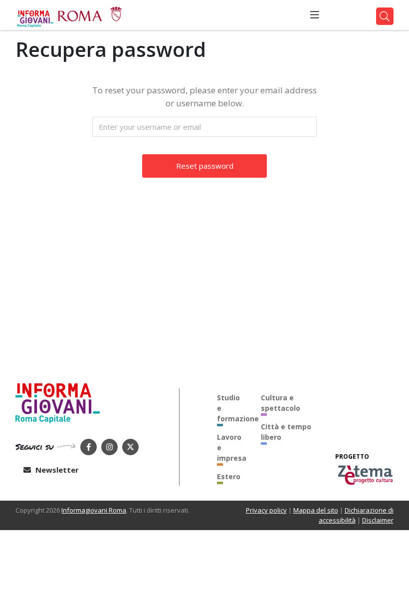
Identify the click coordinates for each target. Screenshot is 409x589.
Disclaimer (378, 520)
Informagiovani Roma (93, 510)
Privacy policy (266, 510)
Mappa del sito (315, 510)
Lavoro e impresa (231, 447)
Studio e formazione (231, 408)
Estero (228, 476)
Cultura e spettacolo (280, 403)
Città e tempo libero (286, 432)
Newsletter (56, 470)
